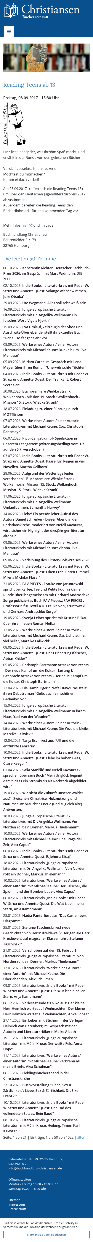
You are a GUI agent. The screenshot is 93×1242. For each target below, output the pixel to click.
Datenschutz (17, 1209)
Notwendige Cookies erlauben (46, 1235)
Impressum (16, 1204)
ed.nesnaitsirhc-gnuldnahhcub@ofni (35, 1168)
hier (25, 225)
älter (81, 1137)
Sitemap (14, 1200)
